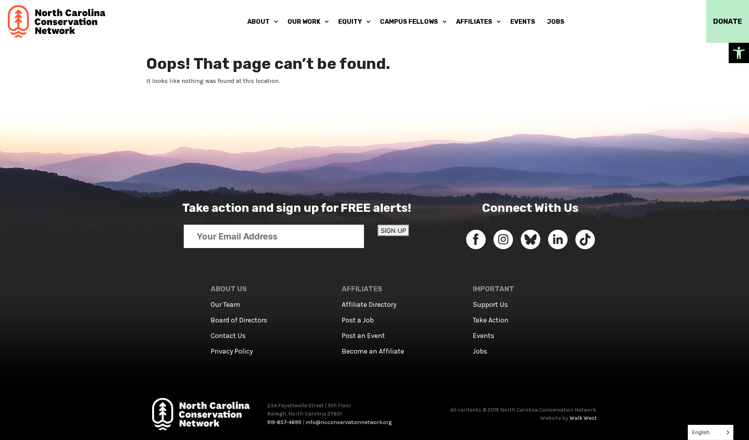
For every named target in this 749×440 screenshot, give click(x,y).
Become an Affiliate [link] (373, 351)
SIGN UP (393, 230)
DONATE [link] (727, 21)
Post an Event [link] (363, 335)
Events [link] (483, 335)
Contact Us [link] (228, 335)
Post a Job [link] (358, 320)
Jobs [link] (480, 351)
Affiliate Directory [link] (369, 304)
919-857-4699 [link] (284, 422)
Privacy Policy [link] (232, 351)
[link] (739, 53)
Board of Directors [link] (239, 320)
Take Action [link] (491, 320)
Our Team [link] (225, 304)
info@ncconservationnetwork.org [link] (349, 422)
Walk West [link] (583, 418)
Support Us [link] (490, 304)
